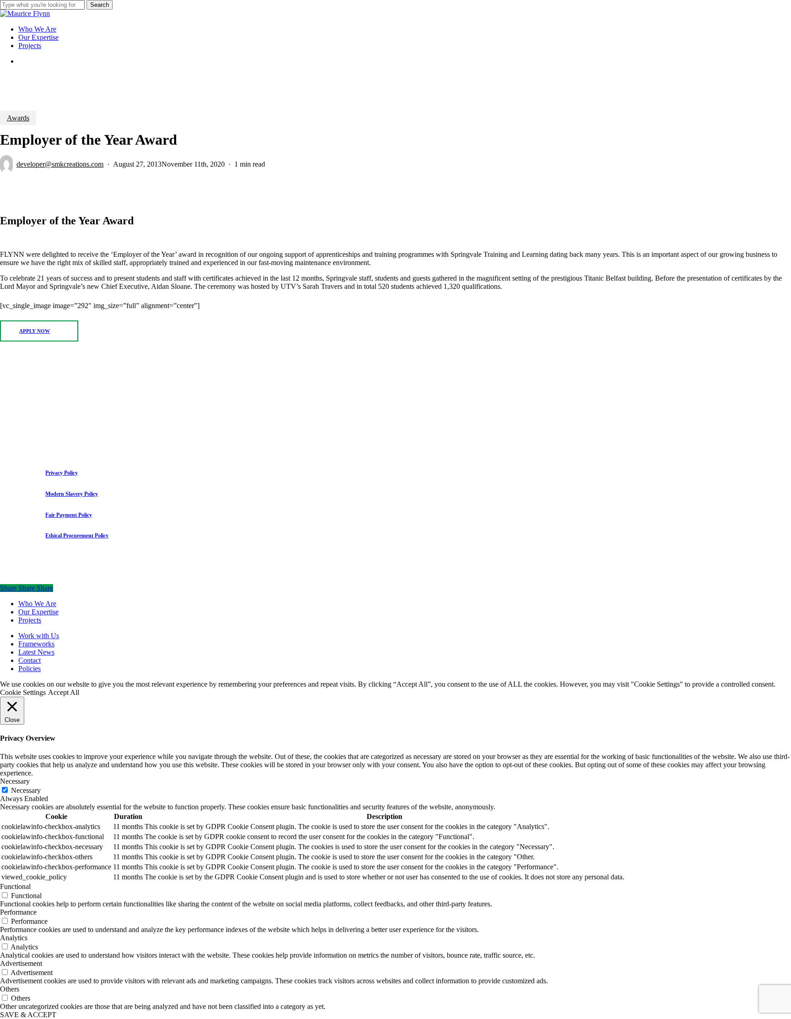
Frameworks (36, 644)
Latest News (36, 652)
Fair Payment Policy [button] (68, 515)
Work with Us (38, 636)
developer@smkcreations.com (59, 164)
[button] (39, 331)
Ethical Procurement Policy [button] (76, 535)
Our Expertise (38, 612)
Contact (29, 660)
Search (99, 4)
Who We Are (37, 603)
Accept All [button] (63, 692)
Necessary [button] (15, 781)
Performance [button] (18, 912)
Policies (29, 668)
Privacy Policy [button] (61, 473)
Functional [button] (15, 886)
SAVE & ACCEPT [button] (28, 1015)
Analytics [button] (13, 938)
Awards (18, 118)
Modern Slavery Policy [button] (71, 494)
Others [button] (9, 989)
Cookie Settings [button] (23, 692)
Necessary (26, 790)
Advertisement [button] (21, 963)
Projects (29, 620)
